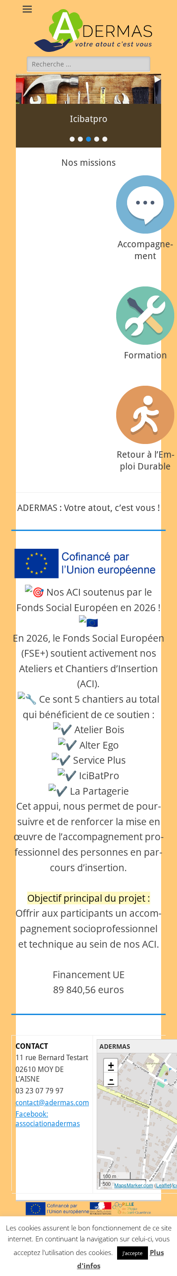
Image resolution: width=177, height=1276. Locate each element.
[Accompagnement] (145, 204)
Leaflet (163, 1185)
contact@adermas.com (52, 1102)
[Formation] (145, 315)
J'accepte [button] (133, 1253)
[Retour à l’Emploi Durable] (145, 415)
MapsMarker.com (133, 1185)
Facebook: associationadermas (47, 1119)
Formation (145, 355)
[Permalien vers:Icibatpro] (88, 89)
